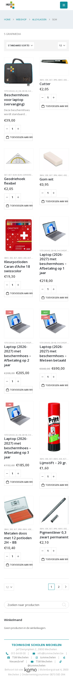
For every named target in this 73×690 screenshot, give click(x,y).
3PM (55, 80)
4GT (10, 175)
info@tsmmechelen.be (50, 653)
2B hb (24, 91)
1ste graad (9, 91)
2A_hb (18, 91)
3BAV (42, 80)
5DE (33, 258)
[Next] (66, 587)
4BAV (60, 80)
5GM (15, 175)
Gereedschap (29, 175)
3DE (46, 80)
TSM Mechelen (20, 657)
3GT (51, 80)
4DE (65, 80)
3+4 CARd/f (33, 91)
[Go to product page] (18, 71)
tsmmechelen (48, 657)
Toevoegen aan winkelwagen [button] (21, 137)
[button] (64, 5)
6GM (20, 175)
